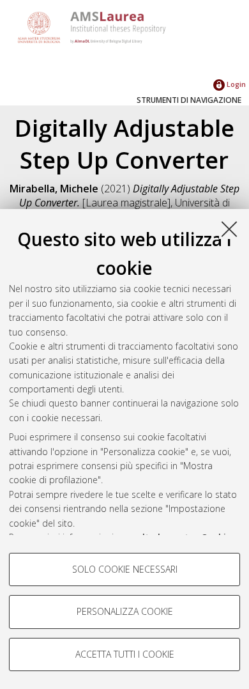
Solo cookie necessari (124, 569)
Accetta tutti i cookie (124, 654)
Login (235, 84)
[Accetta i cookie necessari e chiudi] (229, 229)
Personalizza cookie (125, 611)
